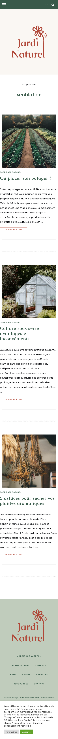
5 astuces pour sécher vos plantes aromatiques (27, 500)
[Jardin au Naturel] (29, 41)
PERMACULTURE (21, 665)
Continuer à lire (13, 230)
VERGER (26, 674)
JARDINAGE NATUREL (10, 172)
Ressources (21, 684)
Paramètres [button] (11, 732)
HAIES (13, 674)
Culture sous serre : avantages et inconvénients (21, 334)
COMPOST (40, 665)
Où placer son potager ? (25, 178)
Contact (39, 684)
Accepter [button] (26, 732)
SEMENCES (42, 674)
